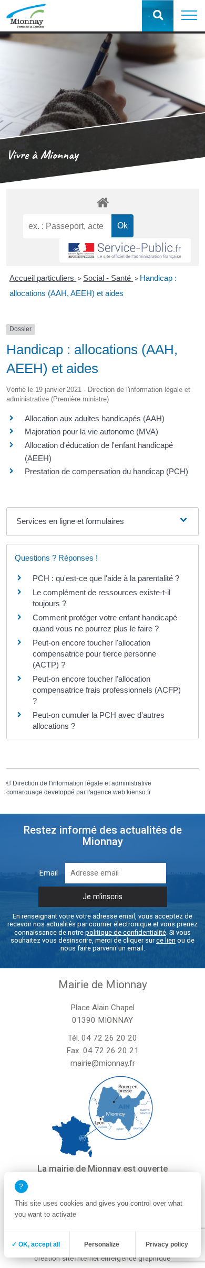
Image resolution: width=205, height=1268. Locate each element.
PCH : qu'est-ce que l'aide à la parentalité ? (106, 578)
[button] (189, 15)
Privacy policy (167, 1244)
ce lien (166, 940)
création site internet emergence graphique (102, 1258)
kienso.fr (139, 792)
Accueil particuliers (42, 278)
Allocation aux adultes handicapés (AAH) (95, 418)
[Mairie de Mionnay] (26, 16)
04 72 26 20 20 (109, 1038)
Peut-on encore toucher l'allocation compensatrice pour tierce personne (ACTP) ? (94, 653)
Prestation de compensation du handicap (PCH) (106, 471)
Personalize (101, 1244)
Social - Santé (108, 278)
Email (48, 873)
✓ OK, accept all (36, 1244)
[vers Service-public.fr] (125, 250)
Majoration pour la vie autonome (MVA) (91, 431)
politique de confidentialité (125, 932)
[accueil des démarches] (102, 202)
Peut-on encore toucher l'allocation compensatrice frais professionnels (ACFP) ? (107, 689)
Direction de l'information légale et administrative (82, 783)
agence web (107, 792)
